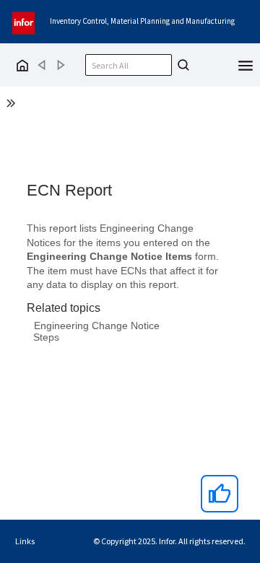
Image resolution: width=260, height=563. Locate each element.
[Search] (181, 65)
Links (25, 541)
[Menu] (246, 64)
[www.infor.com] (25, 21)
